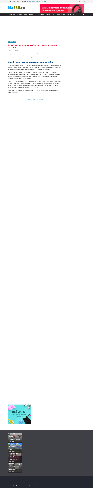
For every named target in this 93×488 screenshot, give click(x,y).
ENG (73, 14)
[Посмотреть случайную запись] (83, 14)
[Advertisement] (46, 30)
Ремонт (48, 14)
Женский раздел (32, 14)
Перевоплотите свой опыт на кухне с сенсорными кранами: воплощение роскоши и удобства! (14, 435)
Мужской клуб (41, 14)
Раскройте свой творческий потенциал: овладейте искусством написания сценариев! (15, 465)
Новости (69, 14)
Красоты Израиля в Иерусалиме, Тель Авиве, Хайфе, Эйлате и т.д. (14, 447)
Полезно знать (12, 14)
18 (76, 14)
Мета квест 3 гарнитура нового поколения (36, 1)
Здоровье (19, 14)
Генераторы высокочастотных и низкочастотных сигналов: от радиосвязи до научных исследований (14, 455)
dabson (16, 50)
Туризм (25, 14)
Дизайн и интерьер (12, 41)
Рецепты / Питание (61, 14)
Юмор (53, 14)
